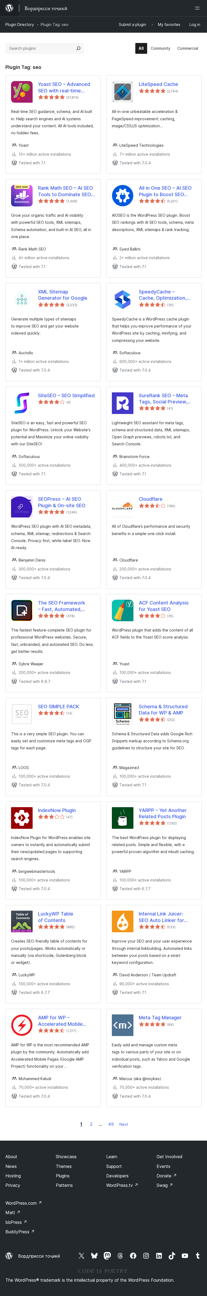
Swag (165, 1185)
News (11, 1166)
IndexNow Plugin (57, 810)
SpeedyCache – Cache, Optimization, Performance (163, 295)
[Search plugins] (78, 48)
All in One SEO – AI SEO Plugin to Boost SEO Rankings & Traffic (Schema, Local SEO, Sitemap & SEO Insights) (166, 191)
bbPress (16, 1222)
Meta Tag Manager (160, 1017)
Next (123, 1124)
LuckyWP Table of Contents (55, 917)
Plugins (63, 1175)
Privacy (12, 1185)
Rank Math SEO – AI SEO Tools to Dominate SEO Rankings (65, 191)
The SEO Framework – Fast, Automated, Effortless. (61, 606)
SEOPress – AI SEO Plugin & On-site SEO (61, 502)
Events (163, 1166)
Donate (167, 1175)
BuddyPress (20, 1231)
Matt (12, 1212)
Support (114, 1166)
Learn (111, 1156)
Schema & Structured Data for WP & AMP (163, 710)
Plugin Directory (19, 24)
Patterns (64, 1185)
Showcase (66, 1156)
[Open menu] (198, 8)
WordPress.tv (122, 1185)
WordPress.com (23, 1203)
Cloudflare (151, 499)
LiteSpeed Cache (158, 84)
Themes (64, 1166)
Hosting (13, 1175)
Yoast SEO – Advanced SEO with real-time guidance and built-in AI (64, 87)
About (11, 1156)
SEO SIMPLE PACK (58, 706)
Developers (117, 1175)
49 (111, 1124)
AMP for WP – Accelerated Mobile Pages (60, 1021)
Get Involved (169, 1156)
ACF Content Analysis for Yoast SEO (164, 606)
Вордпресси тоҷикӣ (39, 1256)
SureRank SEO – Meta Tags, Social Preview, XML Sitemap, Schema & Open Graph (167, 399)
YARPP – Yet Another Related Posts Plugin (163, 813)
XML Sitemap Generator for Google (62, 295)
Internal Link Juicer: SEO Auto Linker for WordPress (161, 917)
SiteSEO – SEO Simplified (66, 395)
